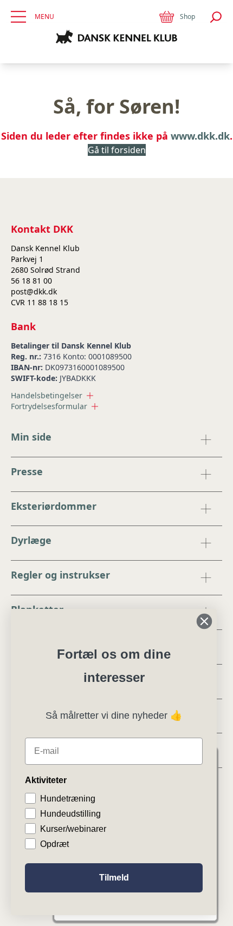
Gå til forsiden (117, 150)
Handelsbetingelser (46, 395)
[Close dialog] (204, 621)
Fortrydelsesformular (49, 406)
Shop (187, 16)
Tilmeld (114, 877)
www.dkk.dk (200, 135)
